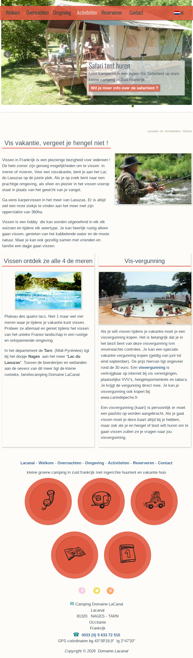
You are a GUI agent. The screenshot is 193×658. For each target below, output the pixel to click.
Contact (136, 12)
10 (166, 106)
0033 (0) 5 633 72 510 (101, 635)
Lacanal (152, 131)
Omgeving (62, 12)
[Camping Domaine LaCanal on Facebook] (82, 593)
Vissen (187, 131)
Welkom (13, 12)
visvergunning (152, 367)
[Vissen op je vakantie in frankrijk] (153, 179)
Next (185, 54)
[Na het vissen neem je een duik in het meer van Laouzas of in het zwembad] (144, 298)
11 (170, 106)
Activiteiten (172, 131)
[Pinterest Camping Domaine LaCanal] (110, 593)
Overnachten (37, 12)
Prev (7, 54)
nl (161, 131)
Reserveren (111, 12)
